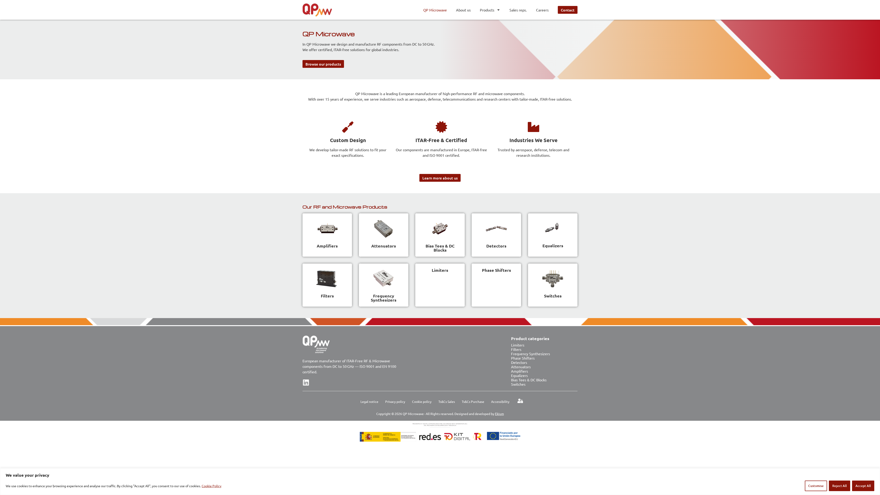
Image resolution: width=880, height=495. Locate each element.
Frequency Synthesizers (383, 297)
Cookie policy (422, 401)
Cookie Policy (211, 486)
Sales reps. (518, 10)
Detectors (496, 245)
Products (487, 10)
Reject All (839, 486)
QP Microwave (435, 10)
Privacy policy (395, 401)
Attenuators (383, 245)
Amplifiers (327, 245)
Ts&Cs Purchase (473, 401)
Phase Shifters (496, 270)
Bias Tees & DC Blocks (440, 248)
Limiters (440, 270)
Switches (553, 295)
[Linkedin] (305, 382)
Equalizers (552, 245)
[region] (440, 481)
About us (463, 10)
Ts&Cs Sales (446, 401)
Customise (816, 486)
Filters (327, 295)
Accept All (863, 486)
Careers (542, 10)
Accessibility (500, 401)
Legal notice (369, 401)
